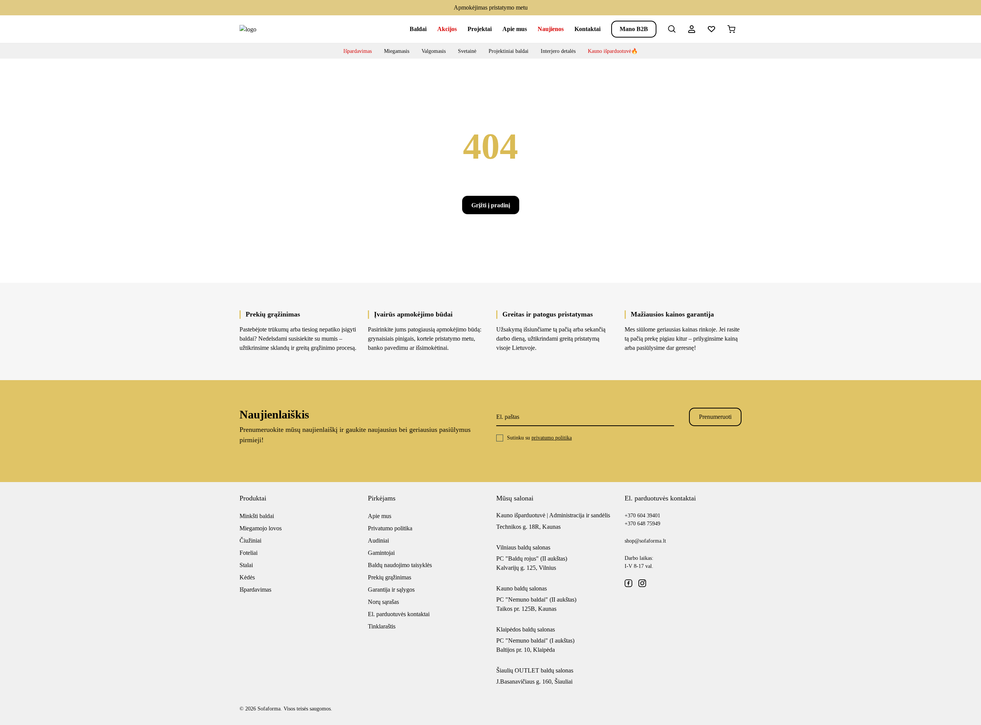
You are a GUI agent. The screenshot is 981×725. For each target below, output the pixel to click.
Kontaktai (587, 29)
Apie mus (514, 29)
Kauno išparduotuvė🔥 (613, 51)
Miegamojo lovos (261, 528)
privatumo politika (552, 438)
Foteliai (249, 552)
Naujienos (551, 29)
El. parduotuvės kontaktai (399, 614)
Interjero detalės (558, 51)
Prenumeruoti (715, 416)
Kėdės (247, 577)
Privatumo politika (390, 528)
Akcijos (447, 29)
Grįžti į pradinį (490, 205)
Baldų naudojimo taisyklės (400, 565)
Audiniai (378, 540)
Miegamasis (396, 51)
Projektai (480, 29)
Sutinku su (539, 438)
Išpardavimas (357, 51)
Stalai (246, 565)
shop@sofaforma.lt (645, 541)
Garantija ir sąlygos (391, 589)
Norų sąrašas (383, 602)
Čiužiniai (250, 540)
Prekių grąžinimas (389, 577)
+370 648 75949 (642, 524)
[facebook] (628, 583)
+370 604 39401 (642, 515)
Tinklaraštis (381, 626)
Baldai (418, 29)
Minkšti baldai (257, 516)
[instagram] (642, 583)
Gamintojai (381, 552)
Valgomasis (434, 51)
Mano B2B (634, 29)
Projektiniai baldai (508, 51)
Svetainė (467, 51)
